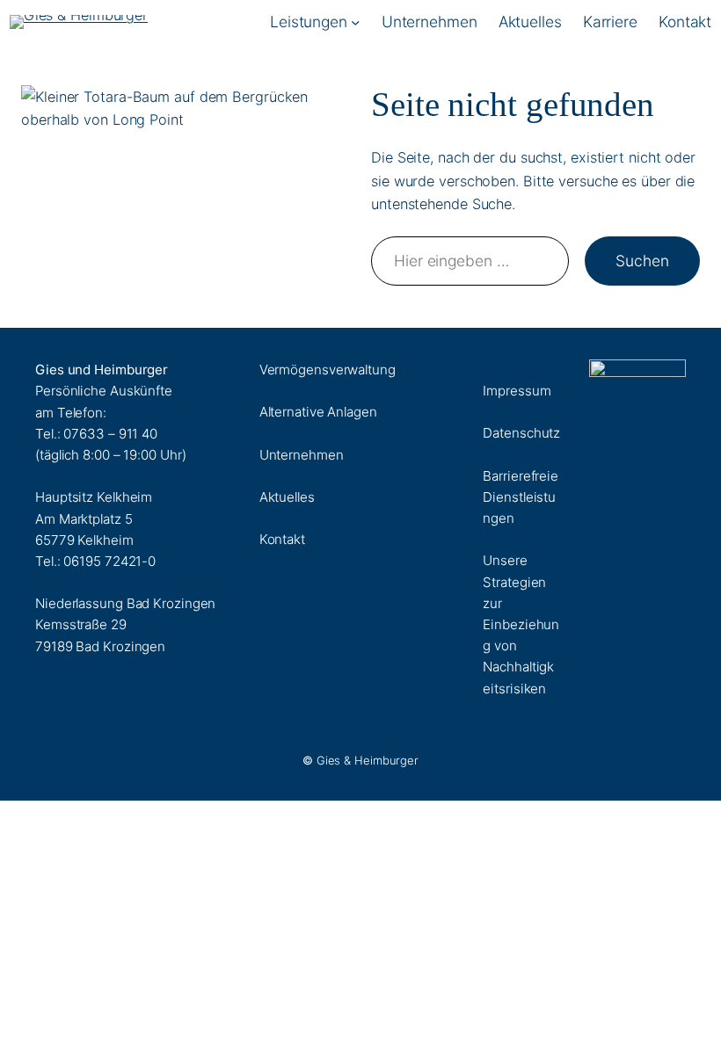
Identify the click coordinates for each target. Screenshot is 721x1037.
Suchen (641, 260)
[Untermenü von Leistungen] (355, 21)
